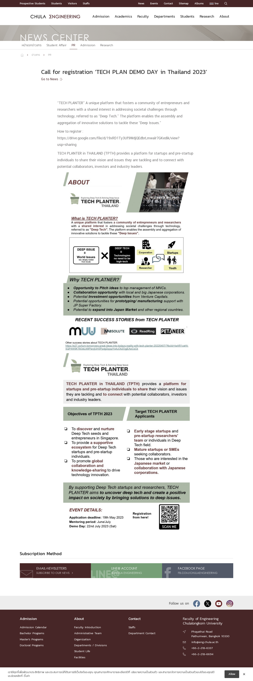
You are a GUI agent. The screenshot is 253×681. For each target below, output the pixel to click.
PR (73, 45)
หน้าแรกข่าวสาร (32, 45)
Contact (168, 3)
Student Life (82, 651)
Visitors (72, 3)
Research (207, 16)
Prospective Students (32, 3)
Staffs (86, 3)
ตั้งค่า (27, 676)
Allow (231, 674)
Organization (82, 639)
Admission (100, 16)
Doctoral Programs (32, 645)
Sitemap (184, 3)
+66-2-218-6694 (202, 654)
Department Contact (141, 633)
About (224, 16)
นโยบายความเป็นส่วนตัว (144, 672)
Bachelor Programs (32, 633)
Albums (199, 3)
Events (154, 3)
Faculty (143, 16)
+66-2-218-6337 (202, 648)
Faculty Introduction (87, 627)
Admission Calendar (33, 627)
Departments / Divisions (90, 645)
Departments (164, 16)
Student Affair (56, 45)
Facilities (79, 657)
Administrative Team (88, 633)
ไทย (216, 3)
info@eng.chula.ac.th (204, 642)
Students (56, 3)
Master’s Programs (31, 639)
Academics (123, 16)
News (141, 3)
